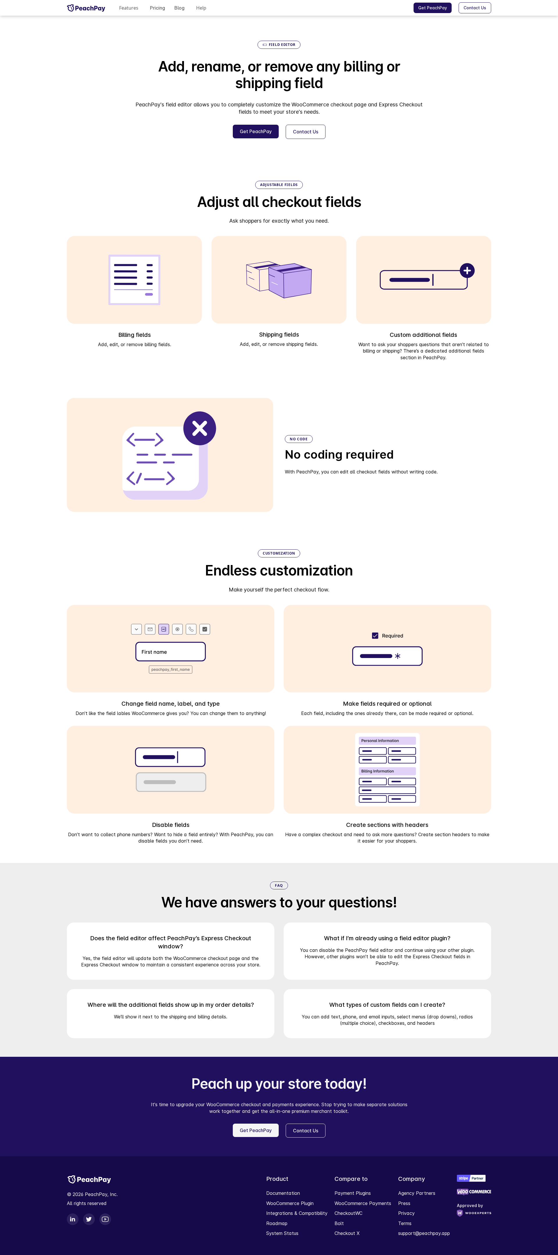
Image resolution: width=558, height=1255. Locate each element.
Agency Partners (416, 1193)
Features (128, 8)
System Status (282, 1233)
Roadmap (276, 1223)
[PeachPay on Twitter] (89, 1219)
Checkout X (347, 1233)
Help (201, 8)
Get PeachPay (432, 7)
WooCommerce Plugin (290, 1203)
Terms (405, 1223)
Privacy (406, 1213)
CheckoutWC (348, 1213)
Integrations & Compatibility (297, 1213)
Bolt (339, 1223)
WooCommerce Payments (363, 1203)
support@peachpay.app (424, 1233)
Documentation (283, 1193)
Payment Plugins (353, 1193)
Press (404, 1203)
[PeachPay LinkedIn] (72, 1219)
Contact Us (475, 7)
